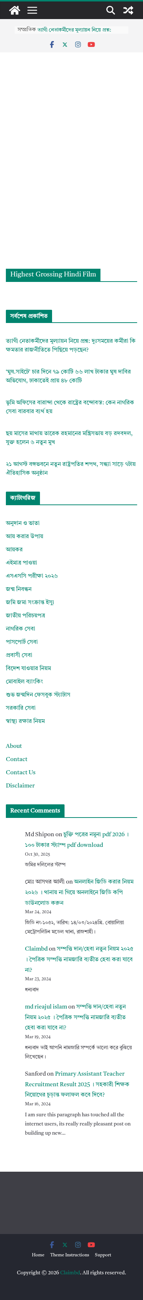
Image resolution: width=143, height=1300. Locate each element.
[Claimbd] (14, 10)
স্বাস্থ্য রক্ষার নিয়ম (25, 721)
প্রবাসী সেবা (19, 655)
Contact (16, 760)
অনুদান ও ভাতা (23, 523)
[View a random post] (128, 10)
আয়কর (14, 550)
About (14, 746)
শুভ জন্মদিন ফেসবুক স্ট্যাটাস (38, 695)
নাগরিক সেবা (20, 629)
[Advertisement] (71, 193)
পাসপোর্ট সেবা (22, 642)
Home (38, 1255)
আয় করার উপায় (24, 537)
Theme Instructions (69, 1255)
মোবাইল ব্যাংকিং (24, 682)
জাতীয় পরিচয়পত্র (25, 616)
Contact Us (21, 773)
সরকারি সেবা (21, 708)
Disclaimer (20, 786)
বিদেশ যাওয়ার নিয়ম (28, 669)
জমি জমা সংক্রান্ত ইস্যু (30, 603)
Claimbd (36, 949)
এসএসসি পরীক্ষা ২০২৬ (32, 576)
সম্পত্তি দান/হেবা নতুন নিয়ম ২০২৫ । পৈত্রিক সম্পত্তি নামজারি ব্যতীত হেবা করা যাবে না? (79, 959)
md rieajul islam (46, 1007)
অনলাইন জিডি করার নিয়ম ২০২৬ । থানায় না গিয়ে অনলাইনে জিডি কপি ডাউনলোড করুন (79, 892)
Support (103, 1255)
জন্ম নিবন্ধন (19, 589)
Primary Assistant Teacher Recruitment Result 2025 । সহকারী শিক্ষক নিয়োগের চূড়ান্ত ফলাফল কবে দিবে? (77, 1084)
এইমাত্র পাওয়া (21, 563)
